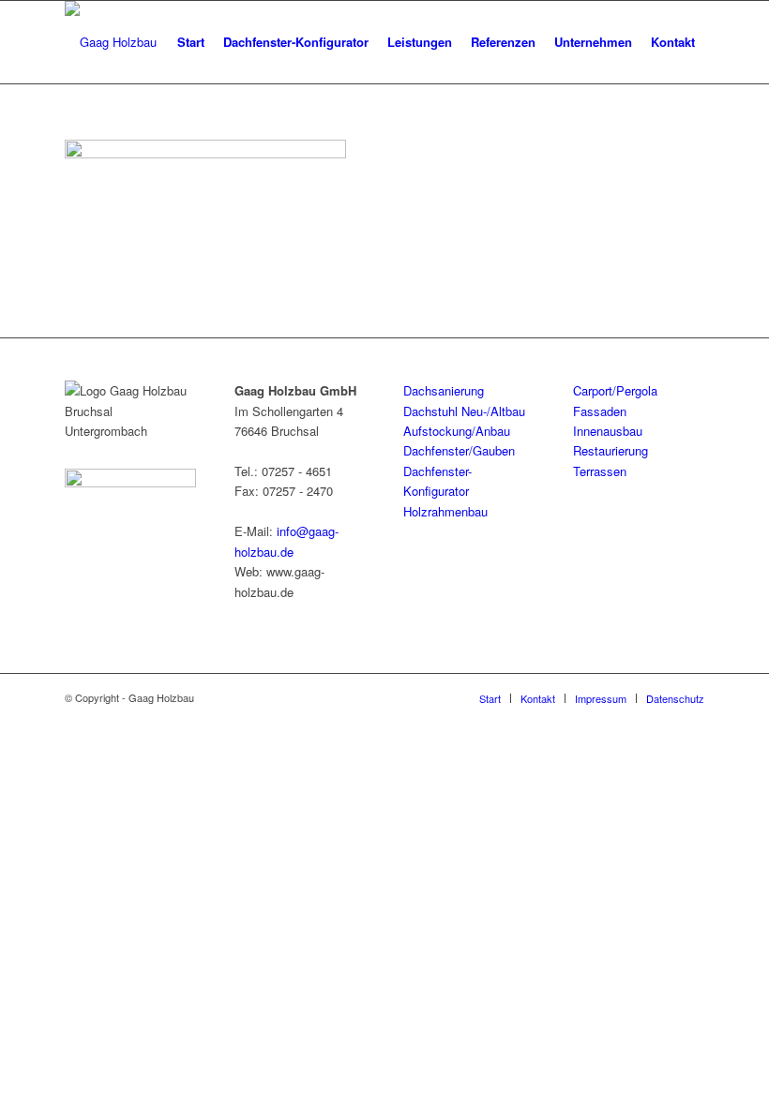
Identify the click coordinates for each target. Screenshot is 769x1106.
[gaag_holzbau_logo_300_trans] (111, 42)
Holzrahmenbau (445, 511)
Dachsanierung (443, 390)
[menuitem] (191, 42)
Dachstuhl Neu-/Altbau (464, 411)
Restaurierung (610, 450)
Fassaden (599, 411)
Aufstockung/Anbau (456, 431)
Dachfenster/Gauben (459, 450)
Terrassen (599, 471)
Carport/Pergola (615, 390)
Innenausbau (607, 431)
